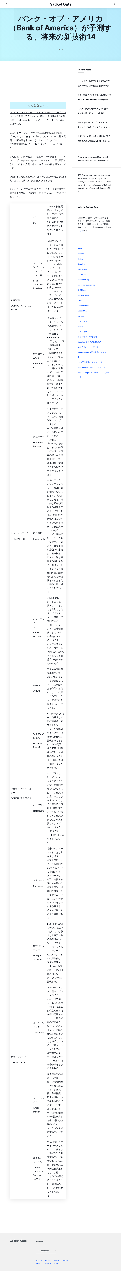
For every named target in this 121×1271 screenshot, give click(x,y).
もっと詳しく (37, 105)
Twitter (81, 253)
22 (41, 1264)
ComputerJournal (85, 305)
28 (55, 1264)
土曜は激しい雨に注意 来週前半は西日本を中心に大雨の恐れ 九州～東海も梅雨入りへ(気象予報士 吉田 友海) (94, 139)
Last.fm (81, 316)
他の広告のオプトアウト (88, 347)
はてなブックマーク (86, 321)
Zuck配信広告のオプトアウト (90, 362)
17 (63, 1261)
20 (37, 1264)
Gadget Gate (83, 311)
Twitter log (82, 269)
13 (54, 1261)
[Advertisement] (38, 83)
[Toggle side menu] (6, 4)
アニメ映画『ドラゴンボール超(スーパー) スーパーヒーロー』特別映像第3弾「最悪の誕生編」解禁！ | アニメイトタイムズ (94, 98)
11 (49, 1261)
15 (58, 1261)
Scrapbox (82, 264)
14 (56, 1261)
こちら (80, 230)
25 (48, 1264)
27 (52, 1264)
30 (59, 1264)
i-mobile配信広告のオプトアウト (91, 367)
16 (60, 1261)
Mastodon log (83, 279)
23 (43, 1264)
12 (51, 1261)
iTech (80, 300)
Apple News (83, 274)
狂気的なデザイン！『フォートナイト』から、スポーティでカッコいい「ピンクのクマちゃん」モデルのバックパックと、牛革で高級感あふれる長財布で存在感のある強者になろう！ (94, 125)
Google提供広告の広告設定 (89, 342)
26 (50, 1264)
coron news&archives (86, 285)
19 (67, 1261)
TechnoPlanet (83, 295)
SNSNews (82, 290)
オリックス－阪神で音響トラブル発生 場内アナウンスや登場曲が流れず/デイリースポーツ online (94, 84)
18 (65, 1261)
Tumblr (81, 326)
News (80, 248)
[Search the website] (114, 4)
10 (47, 1261)
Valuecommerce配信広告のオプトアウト (94, 354)
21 (39, 1264)
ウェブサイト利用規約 (87, 337)
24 (46, 1264)
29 (57, 1264)
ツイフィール (83, 331)
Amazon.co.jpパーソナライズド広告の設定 (94, 374)
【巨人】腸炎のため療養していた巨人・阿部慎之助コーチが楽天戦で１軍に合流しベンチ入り (94, 111)
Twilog (80, 259)
